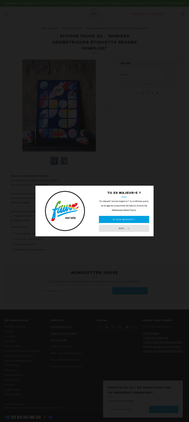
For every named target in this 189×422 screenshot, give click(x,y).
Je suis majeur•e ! (124, 219)
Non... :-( (124, 228)
